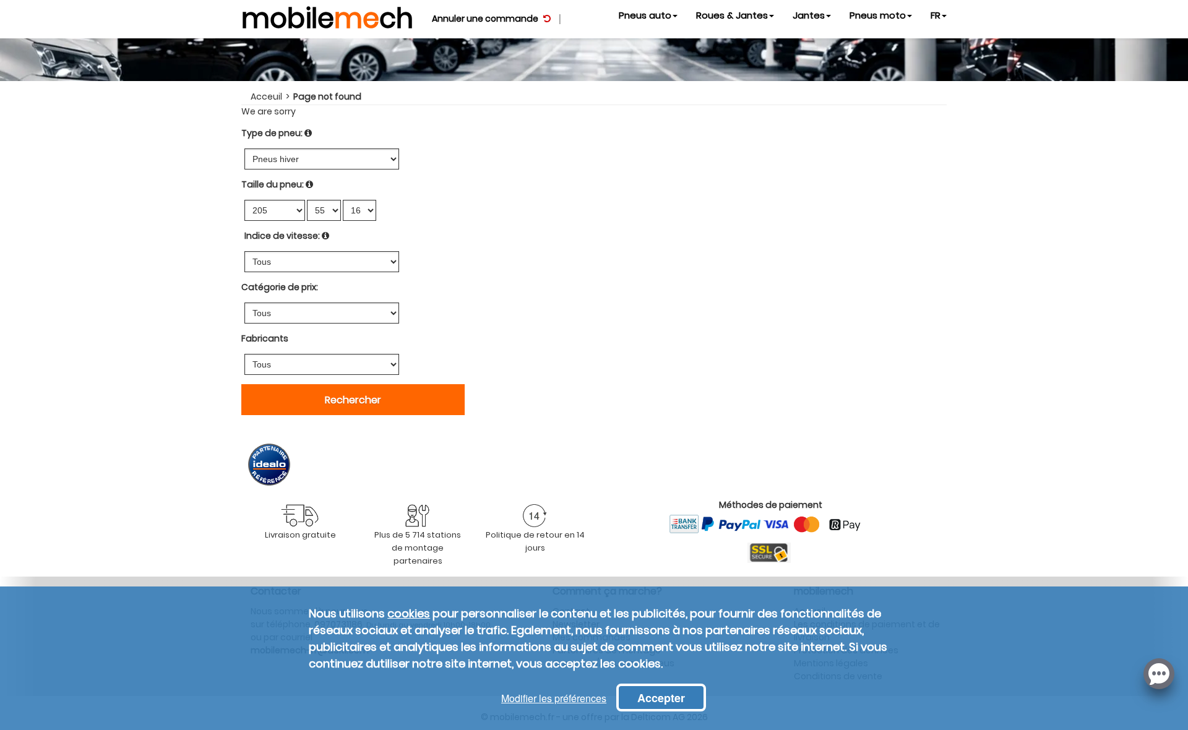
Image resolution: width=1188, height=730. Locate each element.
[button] (1158, 672)
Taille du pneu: (272, 184)
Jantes (809, 15)
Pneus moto (878, 15)
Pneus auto (645, 15)
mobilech (327, 15)
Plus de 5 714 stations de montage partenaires (417, 548)
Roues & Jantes (732, 15)
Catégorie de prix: (279, 287)
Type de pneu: (272, 133)
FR (935, 15)
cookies (408, 613)
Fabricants (264, 338)
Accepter (661, 698)
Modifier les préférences (553, 698)
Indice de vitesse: (282, 236)
